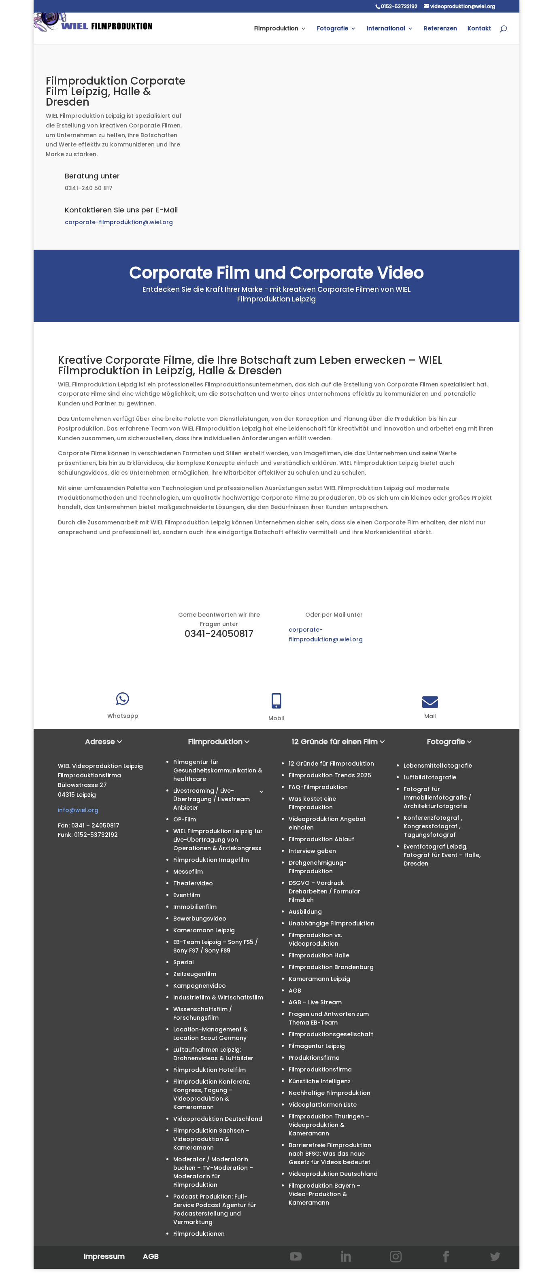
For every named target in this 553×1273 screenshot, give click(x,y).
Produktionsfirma (314, 1058)
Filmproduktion (276, 28)
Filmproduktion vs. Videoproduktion (315, 939)
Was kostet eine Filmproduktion (312, 803)
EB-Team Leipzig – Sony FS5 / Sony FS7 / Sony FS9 (215, 946)
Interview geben (312, 851)
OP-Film (184, 819)
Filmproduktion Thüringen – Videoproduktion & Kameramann (329, 1124)
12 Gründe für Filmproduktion (331, 764)
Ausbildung (305, 912)
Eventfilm (186, 895)
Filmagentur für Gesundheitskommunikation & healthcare (217, 770)
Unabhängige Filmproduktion (331, 923)
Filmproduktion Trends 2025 (330, 775)
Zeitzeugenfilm (194, 974)
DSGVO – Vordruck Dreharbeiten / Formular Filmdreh (324, 891)
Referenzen (440, 28)
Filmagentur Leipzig (317, 1046)
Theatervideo (193, 883)
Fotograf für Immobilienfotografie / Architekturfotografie (437, 797)
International (386, 28)
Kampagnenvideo (199, 986)
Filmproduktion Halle (319, 955)
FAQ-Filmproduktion (318, 787)
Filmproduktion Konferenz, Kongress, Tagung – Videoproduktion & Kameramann (211, 1094)
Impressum (104, 1256)
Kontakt (479, 28)
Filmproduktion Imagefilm (211, 860)
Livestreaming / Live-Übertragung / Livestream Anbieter (211, 799)
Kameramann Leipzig (204, 930)
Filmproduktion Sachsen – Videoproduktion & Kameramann (211, 1139)
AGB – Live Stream (315, 1002)
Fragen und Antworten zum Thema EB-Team (329, 1018)
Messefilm (188, 872)
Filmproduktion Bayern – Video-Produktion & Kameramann (324, 1194)
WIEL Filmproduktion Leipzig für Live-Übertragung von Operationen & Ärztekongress (218, 839)
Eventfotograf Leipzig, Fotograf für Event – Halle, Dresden (442, 855)
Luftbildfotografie (430, 777)
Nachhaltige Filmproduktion (329, 1093)
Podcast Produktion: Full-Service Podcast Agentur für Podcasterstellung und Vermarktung (214, 1209)
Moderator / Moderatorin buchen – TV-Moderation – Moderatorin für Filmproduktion (213, 1172)
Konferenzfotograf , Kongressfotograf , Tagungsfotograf (433, 826)
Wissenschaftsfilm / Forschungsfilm (202, 1013)
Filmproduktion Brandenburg (331, 967)
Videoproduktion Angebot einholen (327, 823)
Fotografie (332, 28)
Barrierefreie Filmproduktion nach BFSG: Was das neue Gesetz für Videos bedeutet (330, 1153)
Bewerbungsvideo (199, 918)
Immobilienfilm (195, 907)
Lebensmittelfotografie (438, 766)
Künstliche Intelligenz (320, 1081)
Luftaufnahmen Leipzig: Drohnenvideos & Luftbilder (213, 1054)
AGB (295, 991)
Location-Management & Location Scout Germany (210, 1033)
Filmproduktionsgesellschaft (331, 1034)
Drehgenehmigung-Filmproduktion (318, 867)
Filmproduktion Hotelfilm (209, 1070)
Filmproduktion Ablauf (321, 839)
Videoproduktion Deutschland (217, 1119)
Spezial (183, 962)
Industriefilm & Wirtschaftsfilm (218, 997)
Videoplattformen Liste (323, 1105)
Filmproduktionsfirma (320, 1069)
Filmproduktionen (199, 1234)
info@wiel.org (78, 810)
